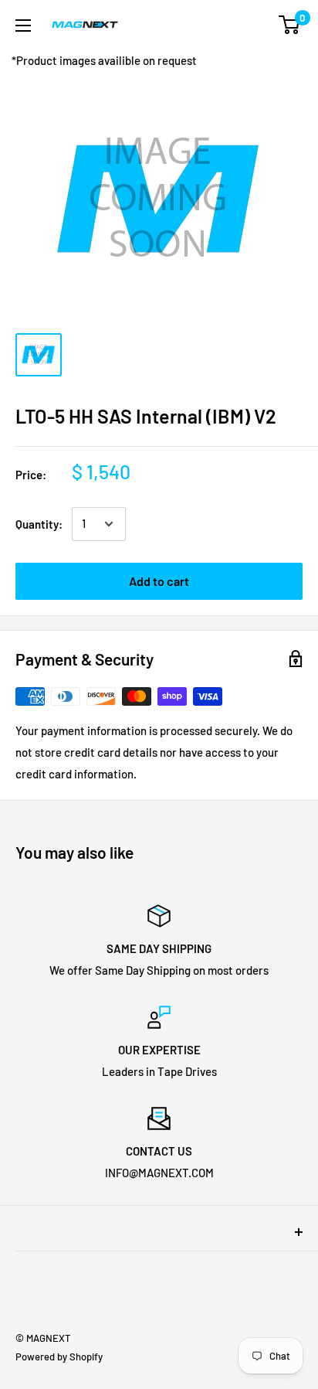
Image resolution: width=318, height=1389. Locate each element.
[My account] (258, 24)
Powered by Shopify (59, 1356)
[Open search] (228, 24)
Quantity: (39, 524)
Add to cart (159, 581)
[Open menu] (23, 25)
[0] (289, 24)
